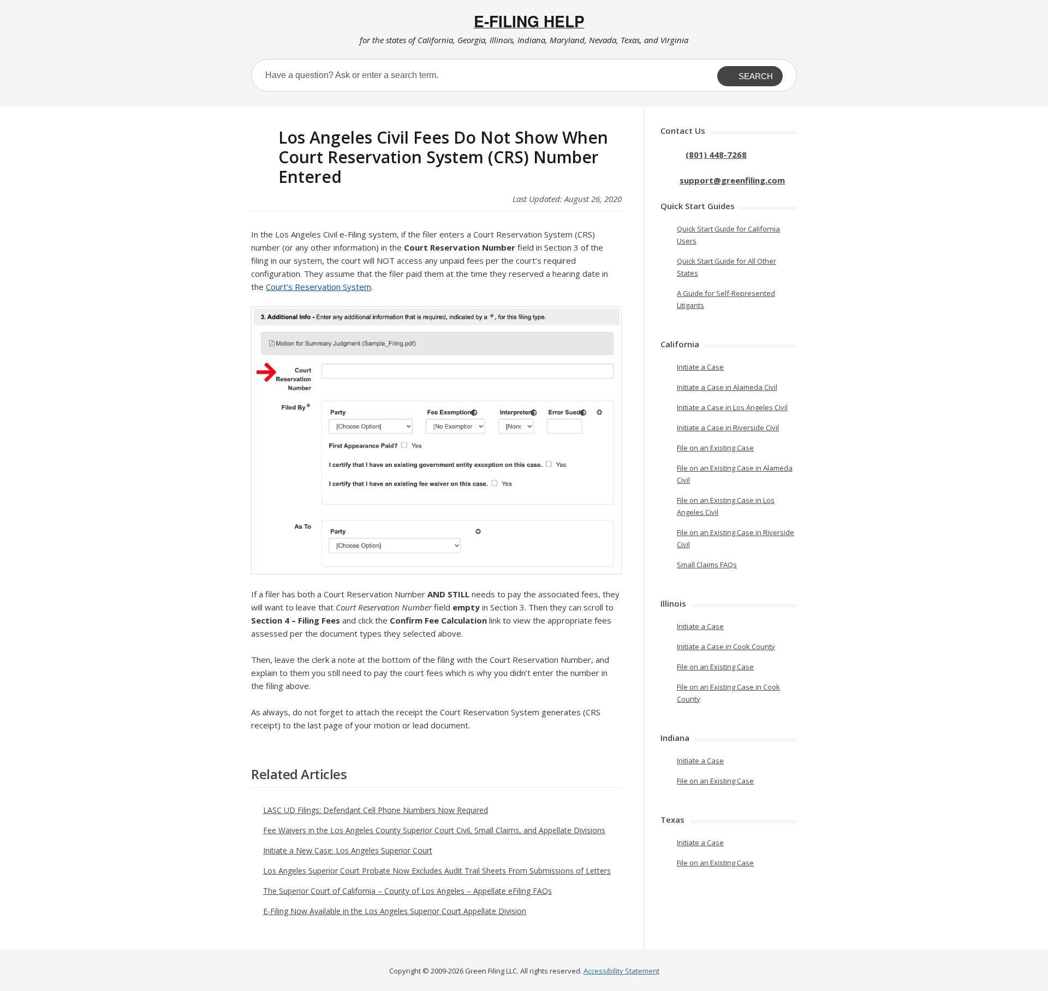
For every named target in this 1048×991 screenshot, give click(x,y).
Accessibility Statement (621, 971)
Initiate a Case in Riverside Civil (728, 427)
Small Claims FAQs (707, 564)
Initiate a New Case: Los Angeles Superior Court (347, 850)
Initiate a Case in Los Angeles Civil (732, 407)
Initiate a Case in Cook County (726, 646)
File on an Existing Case (715, 448)
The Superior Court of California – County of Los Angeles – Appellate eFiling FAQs (407, 891)
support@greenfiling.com (732, 180)
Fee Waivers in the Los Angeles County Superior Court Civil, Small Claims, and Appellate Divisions (434, 830)
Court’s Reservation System (318, 286)
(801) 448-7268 (716, 154)
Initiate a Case (700, 367)
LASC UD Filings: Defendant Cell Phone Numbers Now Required (375, 810)
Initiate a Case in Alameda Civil (727, 387)
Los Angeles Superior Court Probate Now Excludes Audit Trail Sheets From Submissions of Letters (437, 870)
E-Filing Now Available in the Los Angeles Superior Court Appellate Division (394, 911)
